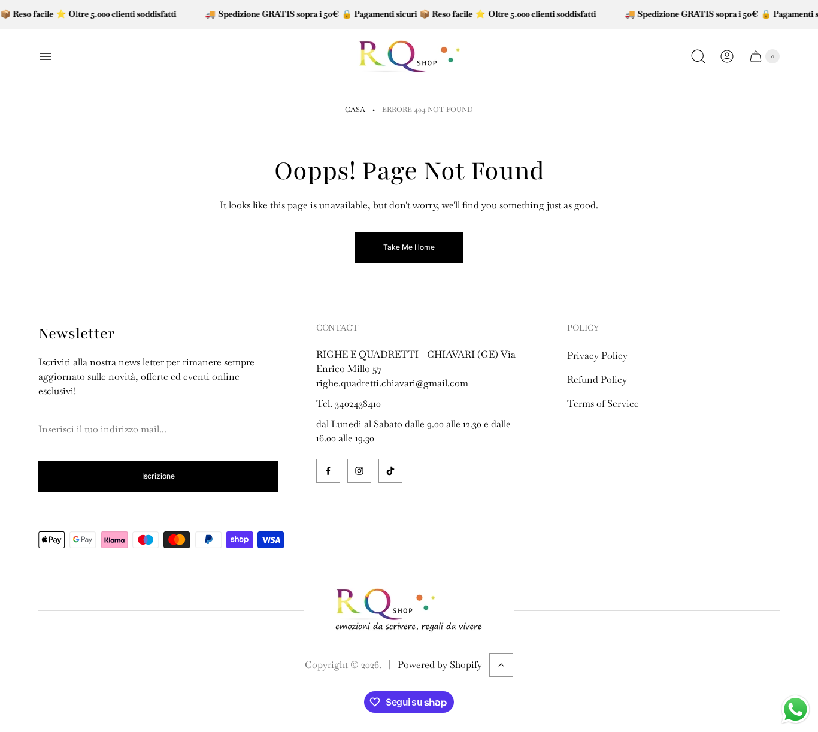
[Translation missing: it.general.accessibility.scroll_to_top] (501, 665)
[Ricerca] (698, 56)
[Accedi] (727, 56)
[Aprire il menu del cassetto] (45, 56)
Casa (355, 109)
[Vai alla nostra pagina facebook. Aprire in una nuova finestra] (328, 471)
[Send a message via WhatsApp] (795, 709)
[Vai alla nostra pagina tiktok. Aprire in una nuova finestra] (390, 471)
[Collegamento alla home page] (409, 611)
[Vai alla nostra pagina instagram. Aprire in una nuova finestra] (359, 471)
